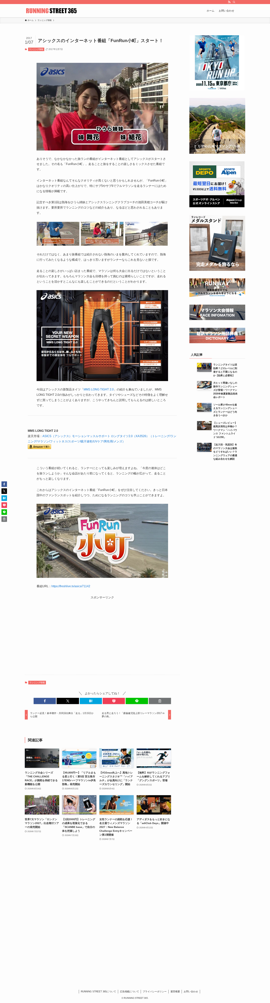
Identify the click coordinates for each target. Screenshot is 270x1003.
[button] (45, 701)
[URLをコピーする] (160, 701)
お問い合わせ (191, 991)
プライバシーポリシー (155, 991)
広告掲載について (129, 991)
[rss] (229, 2)
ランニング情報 (36, 49)
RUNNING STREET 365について (98, 991)
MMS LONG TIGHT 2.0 (99, 389)
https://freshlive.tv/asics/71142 (70, 586)
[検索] (234, 2)
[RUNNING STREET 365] (51, 10)
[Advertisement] (102, 637)
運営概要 (175, 991)
